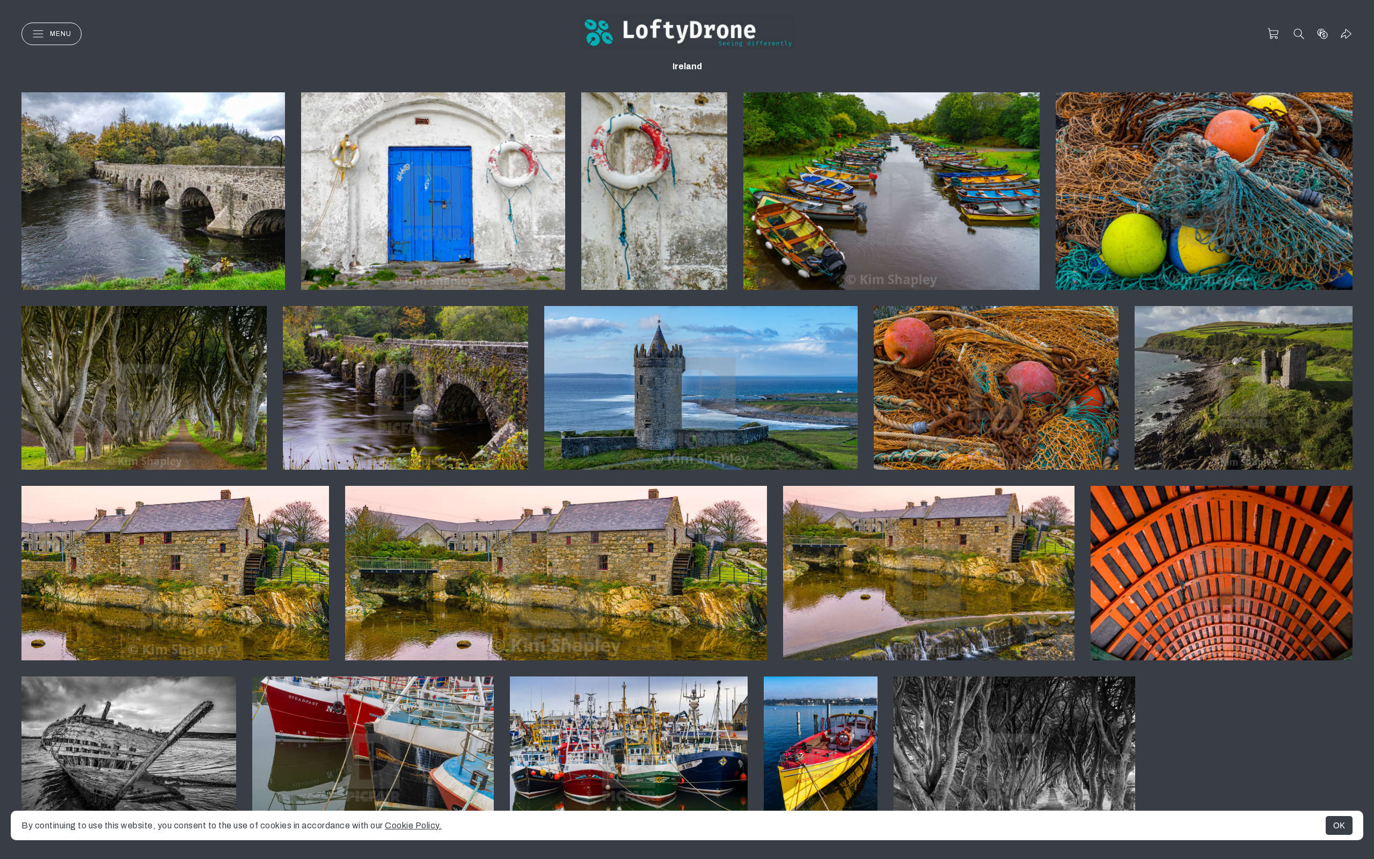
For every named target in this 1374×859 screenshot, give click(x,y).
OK (1339, 825)
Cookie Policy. (413, 825)
